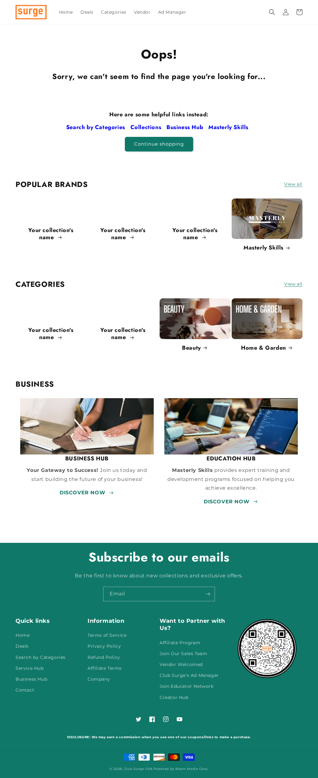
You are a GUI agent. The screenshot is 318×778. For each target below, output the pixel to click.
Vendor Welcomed (181, 664)
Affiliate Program (180, 642)
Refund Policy (104, 657)
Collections (146, 127)
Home (23, 635)
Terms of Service (107, 635)
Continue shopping (159, 144)
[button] (272, 12)
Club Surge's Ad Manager (189, 675)
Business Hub (185, 127)
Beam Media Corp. (191, 769)
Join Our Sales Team (183, 653)
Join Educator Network (187, 686)
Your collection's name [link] (50, 234)
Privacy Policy (104, 646)
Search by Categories (96, 127)
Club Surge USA (138, 769)
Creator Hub (174, 697)
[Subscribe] (208, 594)
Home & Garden (263, 348)
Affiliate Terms (105, 668)
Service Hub (30, 668)
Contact (25, 690)
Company (99, 679)
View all (293, 184)
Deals (22, 646)
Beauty (191, 348)
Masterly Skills (229, 127)
